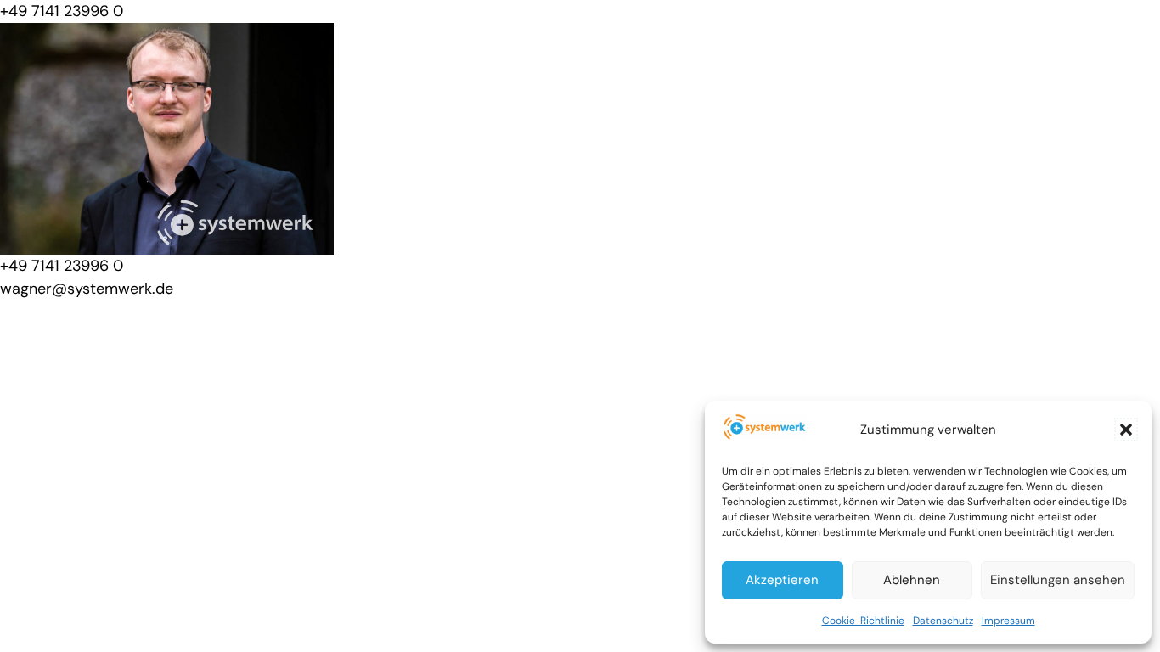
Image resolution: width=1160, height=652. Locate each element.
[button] (1126, 429)
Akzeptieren (782, 579)
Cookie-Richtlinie (863, 620)
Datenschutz (943, 620)
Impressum (1008, 620)
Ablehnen (911, 579)
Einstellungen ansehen (1057, 579)
